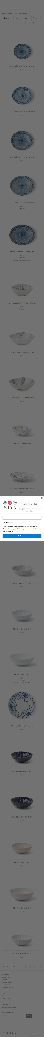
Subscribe (22, 536)
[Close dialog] (42, 498)
